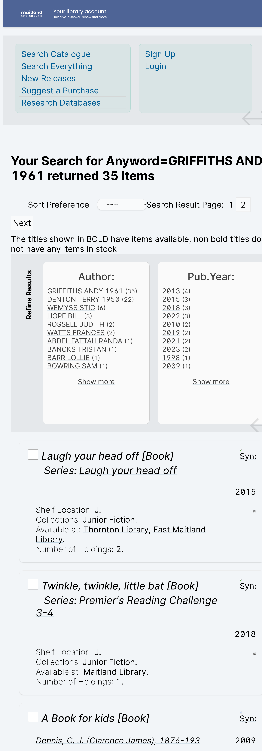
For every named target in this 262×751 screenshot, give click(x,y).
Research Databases (61, 102)
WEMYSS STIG (71, 307)
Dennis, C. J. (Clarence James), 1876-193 (118, 740)
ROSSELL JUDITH (75, 324)
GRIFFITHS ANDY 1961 (85, 291)
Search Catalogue (56, 54)
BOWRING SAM (72, 366)
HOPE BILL (64, 316)
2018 (171, 307)
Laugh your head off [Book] (107, 456)
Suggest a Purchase (60, 90)
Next (22, 223)
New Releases (48, 78)
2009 (171, 366)
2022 (171, 316)
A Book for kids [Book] (95, 718)
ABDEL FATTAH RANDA (84, 341)
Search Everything (56, 66)
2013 (171, 291)
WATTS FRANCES (76, 332)
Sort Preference (58, 204)
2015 (171, 299)
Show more (96, 381)
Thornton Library (116, 529)
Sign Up (160, 54)
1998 (171, 357)
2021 (171, 341)
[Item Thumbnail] (248, 456)
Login (155, 66)
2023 (171, 349)
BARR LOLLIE (68, 357)
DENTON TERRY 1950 (83, 299)
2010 (171, 324)
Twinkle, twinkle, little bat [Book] (120, 585)
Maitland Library (114, 672)
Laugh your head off (128, 470)
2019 (171, 332)
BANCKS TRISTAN (76, 349)
